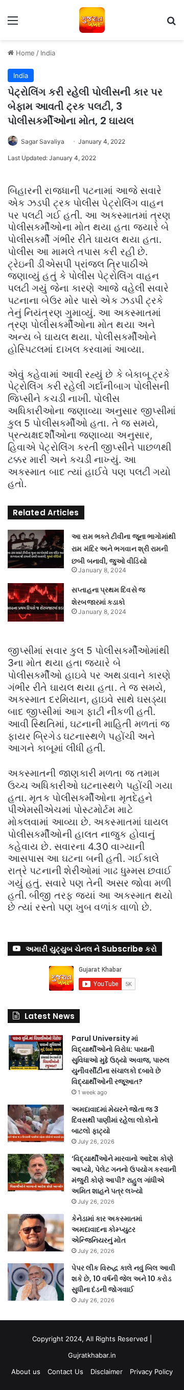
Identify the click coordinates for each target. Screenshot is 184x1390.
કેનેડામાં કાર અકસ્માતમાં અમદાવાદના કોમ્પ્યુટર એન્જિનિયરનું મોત (107, 1229)
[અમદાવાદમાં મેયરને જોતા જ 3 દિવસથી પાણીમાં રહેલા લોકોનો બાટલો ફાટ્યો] (36, 1123)
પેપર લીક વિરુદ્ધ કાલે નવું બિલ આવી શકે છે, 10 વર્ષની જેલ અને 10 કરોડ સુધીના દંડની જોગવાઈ (123, 1279)
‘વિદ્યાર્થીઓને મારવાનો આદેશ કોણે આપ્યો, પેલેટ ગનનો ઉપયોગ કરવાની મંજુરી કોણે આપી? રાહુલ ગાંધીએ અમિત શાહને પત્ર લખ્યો (124, 1174)
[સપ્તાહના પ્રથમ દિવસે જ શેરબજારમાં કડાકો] (36, 602)
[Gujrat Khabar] (92, 20)
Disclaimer (106, 1371)
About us (25, 1371)
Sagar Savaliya (42, 141)
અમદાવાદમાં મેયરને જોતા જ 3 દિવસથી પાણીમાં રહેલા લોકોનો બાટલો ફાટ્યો (115, 1120)
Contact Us (65, 1371)
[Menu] (13, 23)
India (47, 53)
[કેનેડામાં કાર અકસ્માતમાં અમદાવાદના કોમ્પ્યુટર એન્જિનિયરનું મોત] (36, 1232)
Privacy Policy (151, 1371)
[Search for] (171, 23)
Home (24, 53)
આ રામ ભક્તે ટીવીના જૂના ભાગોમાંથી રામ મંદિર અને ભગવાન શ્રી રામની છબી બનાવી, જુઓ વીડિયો (124, 548)
